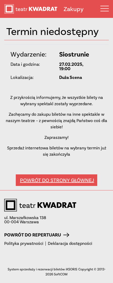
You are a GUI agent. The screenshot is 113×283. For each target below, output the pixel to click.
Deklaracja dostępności (70, 243)
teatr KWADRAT (34, 9)
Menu (104, 8)
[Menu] (104, 8)
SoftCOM (61, 274)
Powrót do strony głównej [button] (57, 180)
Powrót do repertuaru (32, 235)
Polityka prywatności (23, 243)
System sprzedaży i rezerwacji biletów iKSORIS (42, 269)
